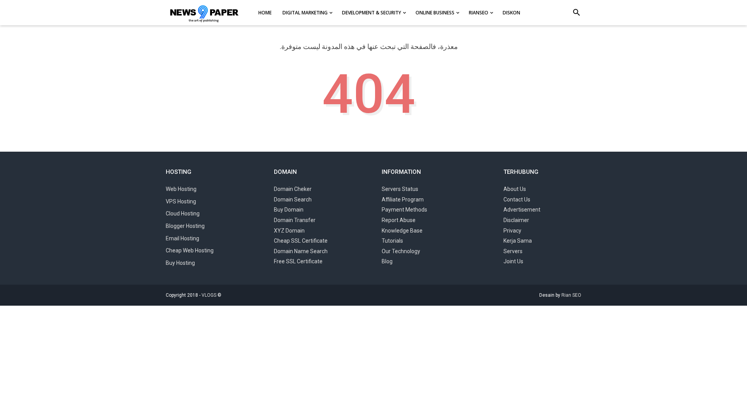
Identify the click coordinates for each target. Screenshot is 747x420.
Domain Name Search (301, 251)
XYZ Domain (289, 231)
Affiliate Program (403, 199)
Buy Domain (288, 209)
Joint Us (513, 261)
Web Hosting (181, 189)
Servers (513, 251)
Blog (387, 261)
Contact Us (516, 199)
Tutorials (392, 241)
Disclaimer (516, 220)
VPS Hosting (181, 201)
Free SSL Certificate (298, 261)
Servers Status (400, 189)
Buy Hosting (180, 263)
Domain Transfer (295, 220)
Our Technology (401, 251)
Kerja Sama (517, 241)
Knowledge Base (402, 231)
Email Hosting (182, 238)
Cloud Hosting (183, 213)
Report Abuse (399, 220)
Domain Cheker (293, 189)
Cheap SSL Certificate (301, 241)
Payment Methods (404, 209)
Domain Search (293, 199)
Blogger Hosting (185, 226)
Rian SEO (571, 295)
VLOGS (209, 295)
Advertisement (521, 209)
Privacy (512, 231)
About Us (514, 189)
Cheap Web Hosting (190, 250)
